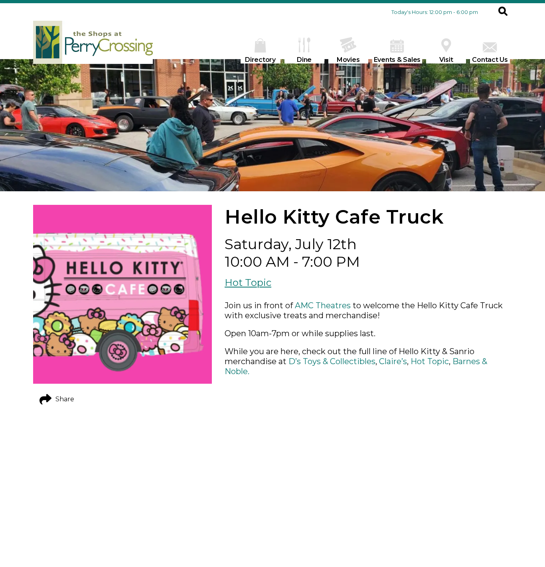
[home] (93, 46)
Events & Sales (397, 59)
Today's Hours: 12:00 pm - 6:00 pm (434, 12)
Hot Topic (248, 282)
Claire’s (393, 361)
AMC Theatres (323, 305)
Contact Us (490, 59)
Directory (260, 59)
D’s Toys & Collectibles (331, 361)
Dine (304, 59)
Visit (446, 59)
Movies (348, 59)
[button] (503, 12)
